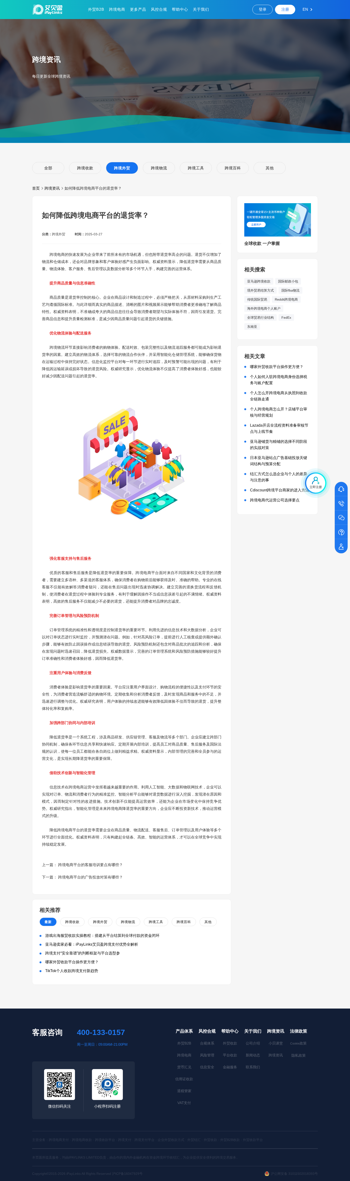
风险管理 (207, 1055)
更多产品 (138, 9)
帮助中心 (180, 9)
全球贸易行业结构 (260, 317)
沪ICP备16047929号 (127, 1174)
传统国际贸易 (257, 299)
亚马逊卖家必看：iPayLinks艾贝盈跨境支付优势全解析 (91, 944)
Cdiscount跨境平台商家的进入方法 (279, 490)
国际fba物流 (290, 290)
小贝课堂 (276, 1043)
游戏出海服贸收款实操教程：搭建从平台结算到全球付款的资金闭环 (102, 936)
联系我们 (253, 1067)
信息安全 (207, 1067)
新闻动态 (253, 1055)
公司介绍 (253, 1043)
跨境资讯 (52, 188)
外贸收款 (230, 1043)
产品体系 (184, 1031)
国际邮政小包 (288, 281)
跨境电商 (117, 9)
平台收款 (230, 1055)
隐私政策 (298, 1055)
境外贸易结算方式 (260, 290)
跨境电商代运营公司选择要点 (275, 500)
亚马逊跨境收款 (258, 281)
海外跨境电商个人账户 (263, 308)
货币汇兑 (184, 1067)
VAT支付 (184, 1103)
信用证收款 (184, 1079)
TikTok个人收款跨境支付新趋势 (71, 971)
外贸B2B (96, 9)
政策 (298, 1043)
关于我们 (201, 9)
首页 (36, 188)
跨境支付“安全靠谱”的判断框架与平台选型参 (82, 953)
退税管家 (184, 1091)
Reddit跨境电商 (286, 299)
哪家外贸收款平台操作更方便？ (72, 962)
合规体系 (207, 1043)
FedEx (286, 317)
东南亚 (252, 326)
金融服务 (230, 1067)
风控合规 (159, 9)
